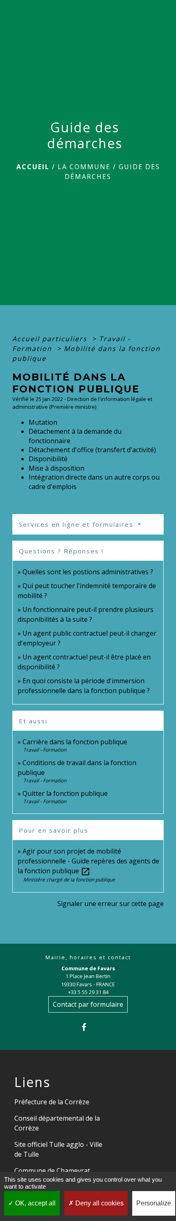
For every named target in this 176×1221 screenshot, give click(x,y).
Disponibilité (48, 458)
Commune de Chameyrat (52, 1170)
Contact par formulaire (88, 1004)
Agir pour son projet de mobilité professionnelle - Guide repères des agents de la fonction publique (88, 861)
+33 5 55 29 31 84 (88, 992)
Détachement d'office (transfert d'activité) (92, 449)
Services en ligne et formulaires (77, 524)
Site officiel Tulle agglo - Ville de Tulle (58, 1149)
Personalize (153, 1203)
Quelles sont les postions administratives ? (88, 571)
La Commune (84, 166)
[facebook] (88, 1027)
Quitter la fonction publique (65, 793)
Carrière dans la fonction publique (75, 741)
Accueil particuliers (51, 338)
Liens (32, 1082)
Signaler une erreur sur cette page (110, 903)
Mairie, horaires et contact (88, 957)
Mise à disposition (56, 468)
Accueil (33, 166)
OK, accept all (35, 1203)
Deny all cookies (99, 1203)
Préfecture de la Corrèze (51, 1101)
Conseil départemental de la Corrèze (57, 1123)
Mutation (43, 422)
